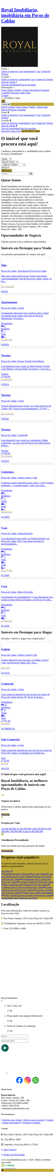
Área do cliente (8, 82)
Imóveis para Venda (11, 1120)
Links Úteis (25, 93)
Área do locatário (28, 85)
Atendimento (7, 851)
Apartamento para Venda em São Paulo (19, 898)
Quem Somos (7, 90)
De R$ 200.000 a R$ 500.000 (30, 828)
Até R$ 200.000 (8, 828)
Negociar (5, 814)
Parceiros (15, 93)
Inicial (4, 107)
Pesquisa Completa (17, 109)
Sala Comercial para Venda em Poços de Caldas (26, 884)
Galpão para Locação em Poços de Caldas (26, 888)
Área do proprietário (10, 85)
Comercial (45, 71)
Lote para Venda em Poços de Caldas (36, 882)
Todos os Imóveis (9, 71)
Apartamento (29, 71)
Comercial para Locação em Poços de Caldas (22, 887)
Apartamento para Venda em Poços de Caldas (25, 874)
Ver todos (6, 871)
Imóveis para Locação (33, 1120)
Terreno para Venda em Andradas (37, 892)
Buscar (7, 170)
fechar (5, 104)
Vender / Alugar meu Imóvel (27, 90)
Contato (5, 95)
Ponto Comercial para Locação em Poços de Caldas (27, 895)
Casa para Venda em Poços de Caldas (27, 875)
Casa (20, 71)
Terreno (4, 74)
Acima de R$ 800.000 (32, 831)
